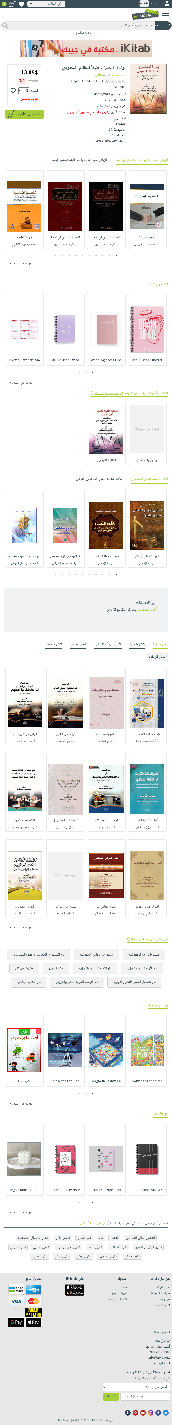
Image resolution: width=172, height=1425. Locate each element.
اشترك (111, 1397)
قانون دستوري (108, 1256)
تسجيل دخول (157, 4)
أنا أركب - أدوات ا (24, 1081)
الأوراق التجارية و (24, 907)
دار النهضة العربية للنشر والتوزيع (77, 982)
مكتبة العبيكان (24, 968)
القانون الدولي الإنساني (147, 556)
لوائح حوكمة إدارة (24, 820)
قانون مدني (62, 1256)
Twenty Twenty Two (24, 360)
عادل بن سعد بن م (64, 827)
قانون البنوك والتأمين (148, 1247)
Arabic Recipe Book (106, 1190)
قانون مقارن (39, 1256)
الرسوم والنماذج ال (147, 460)
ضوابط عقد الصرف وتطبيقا (24, 556)
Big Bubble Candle (24, 1190)
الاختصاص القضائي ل (65, 820)
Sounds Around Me (147, 1081)
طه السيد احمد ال (105, 913)
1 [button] (116, 255)
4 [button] (96, 255)
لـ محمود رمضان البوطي (24, 563)
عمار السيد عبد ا (23, 741)
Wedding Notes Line (106, 360)
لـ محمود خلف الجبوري (147, 244)
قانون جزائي (18, 1247)
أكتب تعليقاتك (147, 610)
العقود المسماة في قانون (106, 556)
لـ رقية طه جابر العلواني (65, 563)
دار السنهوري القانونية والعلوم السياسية (38, 955)
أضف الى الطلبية (29, 114)
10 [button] (55, 255)
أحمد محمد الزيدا (146, 741)
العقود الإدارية (147, 237)
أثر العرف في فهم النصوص (65, 556)
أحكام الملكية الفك (147, 820)
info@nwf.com (159, 1358)
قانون (83, 1223)
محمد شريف (105, 827)
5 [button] (89, 255)
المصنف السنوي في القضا (106, 237)
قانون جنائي (132, 1256)
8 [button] (69, 255)
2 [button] (110, 255)
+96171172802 (159, 1352)
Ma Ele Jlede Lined (65, 360)
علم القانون (84, 1238)
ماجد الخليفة (64, 913)
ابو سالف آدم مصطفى (109, 75)
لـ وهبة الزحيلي (147, 563)
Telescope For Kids (65, 1081)
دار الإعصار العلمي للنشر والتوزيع (134, 982)
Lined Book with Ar (147, 1190)
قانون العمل (95, 1247)
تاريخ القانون (24, 237)
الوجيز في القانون (66, 734)
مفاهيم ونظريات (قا (106, 734)
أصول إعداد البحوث (147, 907)
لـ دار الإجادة (157, 657)
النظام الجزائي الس (106, 907)
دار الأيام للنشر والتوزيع (142, 968)
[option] (147, 209)
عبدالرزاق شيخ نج (146, 827)
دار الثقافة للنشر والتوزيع (95, 968)
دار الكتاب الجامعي (29, 982)
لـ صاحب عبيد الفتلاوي (24, 244)
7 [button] (76, 255)
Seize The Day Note (65, 1190)
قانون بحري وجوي (68, 1247)
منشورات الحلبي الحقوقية (97, 955)
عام (101, 1238)
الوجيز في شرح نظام (106, 820)
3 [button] (103, 255)
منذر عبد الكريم (23, 913)
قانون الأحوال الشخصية (32, 1238)
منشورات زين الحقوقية (144, 955)
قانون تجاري (41, 1247)
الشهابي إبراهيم (146, 913)
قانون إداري (63, 1238)
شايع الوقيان (105, 741)
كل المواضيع (98, 1223)
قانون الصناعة (119, 1247)
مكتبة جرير (56, 968)
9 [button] (63, 255)
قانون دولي (84, 1256)
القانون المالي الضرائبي (140, 1238)
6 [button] (83, 255)
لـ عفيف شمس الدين (106, 244)
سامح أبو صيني (64, 741)
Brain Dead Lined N (147, 360)
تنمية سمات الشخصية (147, 734)
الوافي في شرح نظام (25, 734)
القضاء (114, 1238)
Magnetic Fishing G (106, 1081)
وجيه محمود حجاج (23, 827)
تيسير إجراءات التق (66, 907)
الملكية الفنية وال (106, 460)
